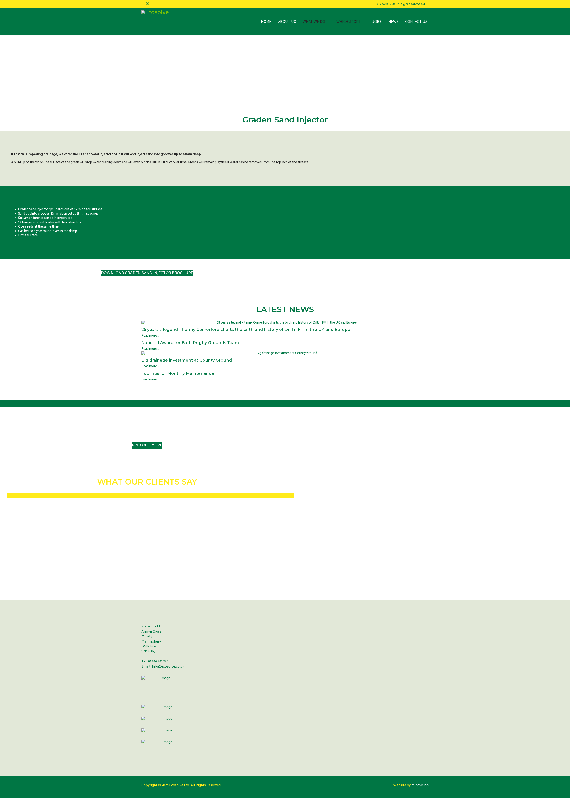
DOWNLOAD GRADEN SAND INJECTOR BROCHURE (147, 273)
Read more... (150, 336)
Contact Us (416, 21)
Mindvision (420, 785)
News (393, 21)
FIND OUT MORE (147, 445)
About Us (287, 21)
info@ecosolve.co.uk (411, 4)
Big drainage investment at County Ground (186, 360)
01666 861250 (386, 4)
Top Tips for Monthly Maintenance (177, 373)
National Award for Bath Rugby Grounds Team (190, 342)
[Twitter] (147, 4)
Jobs (377, 21)
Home (266, 21)
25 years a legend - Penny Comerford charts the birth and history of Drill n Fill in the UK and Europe (245, 329)
